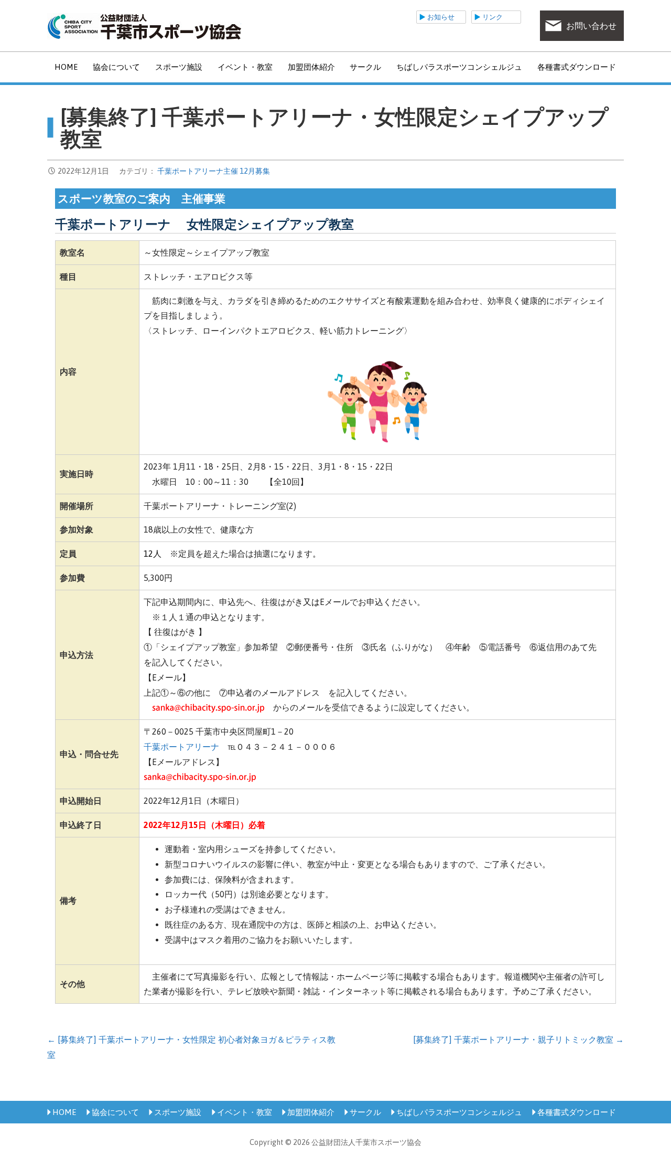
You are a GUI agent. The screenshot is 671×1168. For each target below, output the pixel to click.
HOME (66, 66)
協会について (116, 66)
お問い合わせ (591, 25)
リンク (492, 17)
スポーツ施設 (178, 66)
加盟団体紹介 (311, 66)
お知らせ (440, 17)
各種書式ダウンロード (576, 66)
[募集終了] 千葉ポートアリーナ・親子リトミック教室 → (518, 1039)
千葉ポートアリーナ (181, 746)
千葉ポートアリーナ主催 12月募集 (213, 171)
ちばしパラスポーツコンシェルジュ (459, 66)
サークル (365, 66)
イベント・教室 (245, 66)
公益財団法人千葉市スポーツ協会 (144, 26)
